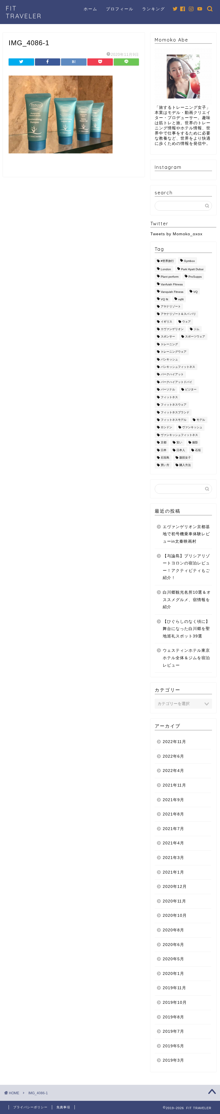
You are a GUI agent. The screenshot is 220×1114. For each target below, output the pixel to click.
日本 (163, 450)
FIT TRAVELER (24, 12)
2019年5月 (173, 1046)
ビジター (191, 389)
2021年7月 (173, 829)
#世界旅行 (167, 261)
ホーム (90, 8)
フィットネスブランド (175, 412)
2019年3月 (173, 1060)
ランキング (153, 8)
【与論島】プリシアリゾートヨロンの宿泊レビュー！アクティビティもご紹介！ (186, 567)
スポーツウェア (195, 336)
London (166, 269)
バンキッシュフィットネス (178, 366)
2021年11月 (174, 785)
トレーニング (169, 344)
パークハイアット (172, 374)
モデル (201, 419)
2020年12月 (175, 886)
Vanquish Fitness (172, 291)
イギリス (166, 321)
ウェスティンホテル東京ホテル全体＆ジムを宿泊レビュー (186, 657)
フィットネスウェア (173, 404)
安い (179, 442)
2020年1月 (173, 973)
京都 (163, 442)
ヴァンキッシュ (192, 427)
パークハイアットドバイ (176, 382)
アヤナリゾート (171, 306)
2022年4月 (173, 771)
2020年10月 (175, 915)
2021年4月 (173, 843)
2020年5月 (173, 959)
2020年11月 (174, 901)
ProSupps (195, 276)
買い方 (165, 465)
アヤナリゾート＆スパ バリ (178, 314)
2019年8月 (173, 1017)
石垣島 (165, 457)
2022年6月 (173, 756)
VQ (195, 291)
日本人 (180, 450)
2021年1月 (173, 872)
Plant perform (169, 276)
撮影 (195, 442)
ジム (196, 329)
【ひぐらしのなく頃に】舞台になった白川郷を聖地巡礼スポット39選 (186, 628)
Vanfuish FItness (172, 284)
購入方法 (185, 465)
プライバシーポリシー (30, 1107)
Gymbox (189, 261)
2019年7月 (173, 1031)
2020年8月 (173, 930)
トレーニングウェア (173, 351)
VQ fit (164, 299)
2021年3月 (173, 858)
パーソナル (168, 389)
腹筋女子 (185, 457)
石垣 (198, 450)
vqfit (181, 299)
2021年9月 (173, 800)
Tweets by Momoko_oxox (176, 234)
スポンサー (168, 336)
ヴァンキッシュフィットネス (179, 434)
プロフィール (119, 8)
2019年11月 (174, 988)
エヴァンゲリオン (172, 329)
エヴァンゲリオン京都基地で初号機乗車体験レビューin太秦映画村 (186, 534)
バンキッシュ (169, 359)
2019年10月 (175, 1002)
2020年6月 (173, 945)
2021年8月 (173, 814)
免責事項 (63, 1107)
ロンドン (166, 427)
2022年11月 (174, 742)
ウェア (186, 321)
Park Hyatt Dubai (192, 269)
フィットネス (169, 397)
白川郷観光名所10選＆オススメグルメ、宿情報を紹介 (187, 599)
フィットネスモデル (173, 419)
